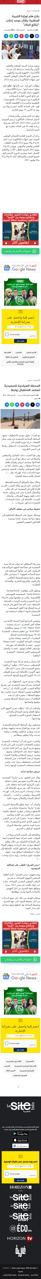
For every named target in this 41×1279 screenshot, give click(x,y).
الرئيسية (35, 11)
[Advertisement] (20, 185)
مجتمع (29, 11)
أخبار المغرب (30, 352)
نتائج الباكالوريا (28, 357)
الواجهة (7, 352)
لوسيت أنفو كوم (31, 30)
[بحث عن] (4, 2)
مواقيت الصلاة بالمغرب (10, 1275)
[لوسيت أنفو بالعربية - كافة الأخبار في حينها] (20, 2)
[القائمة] (37, 2)
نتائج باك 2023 (11, 357)
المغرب (18, 352)
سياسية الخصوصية (24, 1275)
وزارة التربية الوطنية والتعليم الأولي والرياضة (19, 363)
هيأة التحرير (34, 1275)
